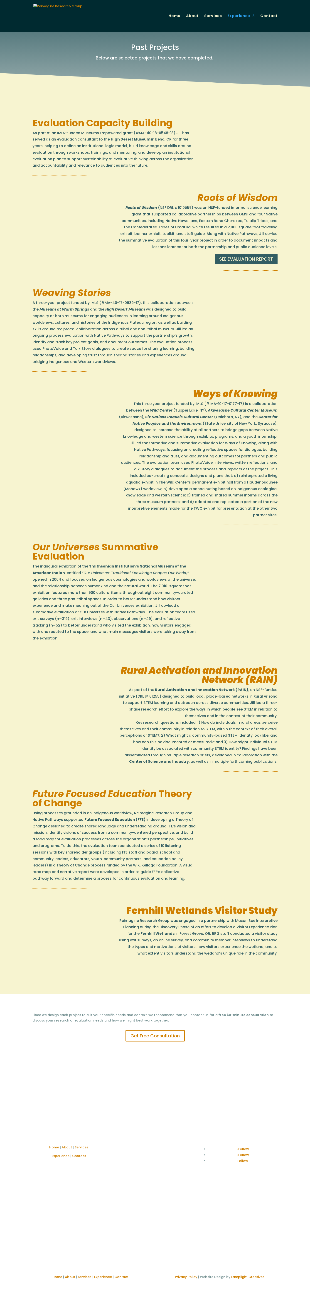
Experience (239, 16)
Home (174, 16)
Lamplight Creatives (247, 1277)
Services (213, 16)
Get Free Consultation (155, 1036)
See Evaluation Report (246, 259)
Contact (269, 16)
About (192, 16)
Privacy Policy (186, 1277)
